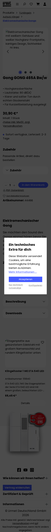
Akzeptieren (25, 279)
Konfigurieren (35, 285)
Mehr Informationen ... (23, 272)
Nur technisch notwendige (16, 286)
